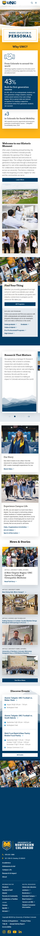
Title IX (4, 924)
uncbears (25, 890)
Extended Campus (28, 896)
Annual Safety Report (17, 924)
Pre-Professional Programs (14, 330)
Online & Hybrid (9, 327)
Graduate (24, 324)
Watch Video (8, 469)
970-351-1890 (9, 855)
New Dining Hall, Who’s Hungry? (13, 592)
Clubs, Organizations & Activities (15, 527)
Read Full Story (9, 581)
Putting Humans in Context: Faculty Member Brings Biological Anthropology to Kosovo (19, 621)
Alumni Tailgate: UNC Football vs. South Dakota (18, 716)
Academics (6, 863)
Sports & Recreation (11, 533)
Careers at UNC (27, 902)
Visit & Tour (20, 815)
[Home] (9, 3)
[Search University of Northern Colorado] (32, 3)
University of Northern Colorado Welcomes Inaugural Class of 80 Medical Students (17, 652)
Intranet (5, 911)
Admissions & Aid (8, 866)
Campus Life (7, 870)
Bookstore (26, 893)
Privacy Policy (26, 921)
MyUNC (4, 908)
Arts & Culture (9, 530)
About (4, 877)
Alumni (4, 893)
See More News (20, 680)
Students (5, 887)
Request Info (20, 820)
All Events (20, 755)
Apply (20, 809)
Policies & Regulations (10, 921)
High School (8, 333)
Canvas (4, 905)
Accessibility (6, 927)
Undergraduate (9, 324)
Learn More (20, 180)
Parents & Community (10, 896)
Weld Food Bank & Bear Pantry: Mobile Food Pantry (17, 734)
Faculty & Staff (7, 890)
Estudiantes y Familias (10, 899)
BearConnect (27, 899)
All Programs (20, 304)
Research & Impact (9, 873)
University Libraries (29, 887)
